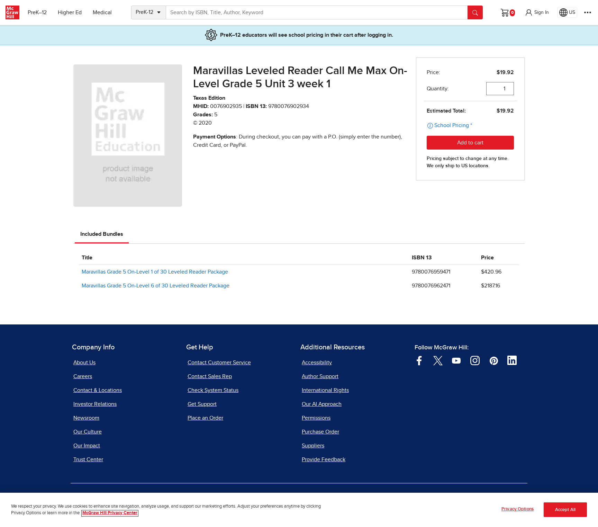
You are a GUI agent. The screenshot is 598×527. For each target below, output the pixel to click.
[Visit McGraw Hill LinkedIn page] (512, 360)
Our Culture (87, 432)
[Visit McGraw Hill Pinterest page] (493, 360)
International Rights (325, 390)
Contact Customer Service (219, 362)
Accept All (565, 510)
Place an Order (205, 418)
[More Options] (587, 12)
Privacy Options (517, 509)
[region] (299, 510)
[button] (537, 12)
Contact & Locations (97, 390)
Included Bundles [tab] (101, 234)
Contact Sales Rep (210, 376)
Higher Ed (70, 12)
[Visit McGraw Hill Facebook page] (419, 360)
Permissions (316, 418)
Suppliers (313, 445)
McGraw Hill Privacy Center (109, 513)
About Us (84, 362)
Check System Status (213, 390)
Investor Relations (95, 404)
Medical (102, 12)
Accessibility (317, 362)
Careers (82, 376)
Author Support (320, 376)
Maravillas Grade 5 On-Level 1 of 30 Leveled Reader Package (155, 272)
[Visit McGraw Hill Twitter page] (438, 360)
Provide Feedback (323, 459)
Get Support (202, 404)
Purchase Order (320, 432)
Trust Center (88, 459)
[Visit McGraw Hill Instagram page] (475, 360)
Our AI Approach (322, 404)
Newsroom (86, 418)
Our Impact (86, 445)
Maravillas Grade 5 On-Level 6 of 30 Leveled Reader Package (155, 285)
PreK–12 (37, 12)
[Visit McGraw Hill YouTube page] (456, 360)
